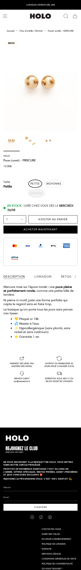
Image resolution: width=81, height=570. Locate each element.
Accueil (10, 30)
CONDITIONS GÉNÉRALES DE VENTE (59, 558)
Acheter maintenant (40, 229)
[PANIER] (75, 16)
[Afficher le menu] (5, 16)
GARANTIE (46, 548)
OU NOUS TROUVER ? (52, 568)
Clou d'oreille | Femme (31, 30)
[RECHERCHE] (65, 16)
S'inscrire (40, 507)
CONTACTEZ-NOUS (51, 529)
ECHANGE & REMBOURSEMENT (56, 539)
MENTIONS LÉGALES (51, 553)
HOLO (6, 155)
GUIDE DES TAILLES (51, 534)
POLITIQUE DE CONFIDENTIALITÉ (57, 563)
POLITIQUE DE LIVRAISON (54, 543)
